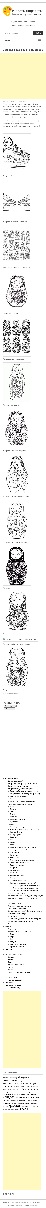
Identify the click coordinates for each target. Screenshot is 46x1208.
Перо (12, 937)
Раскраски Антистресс (14, 778)
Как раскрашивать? (15, 781)
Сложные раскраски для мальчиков (26, 886)
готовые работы (20, 1089)
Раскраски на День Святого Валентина (25, 829)
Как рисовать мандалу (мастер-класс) (25, 794)
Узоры (12, 845)
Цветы (12, 840)
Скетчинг (8, 949)
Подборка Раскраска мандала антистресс (26, 791)
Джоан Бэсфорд (10, 1078)
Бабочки (13, 817)
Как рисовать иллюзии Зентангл (20, 921)
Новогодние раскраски (19, 827)
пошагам (6, 1103)
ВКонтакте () (10, 706)
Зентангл (8, 901)
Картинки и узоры (14, 903)
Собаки (13, 809)
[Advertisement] (23, 76)
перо (28, 1100)
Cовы (12, 934)
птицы (27, 1103)
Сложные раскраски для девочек (25, 888)
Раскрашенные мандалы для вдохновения (26, 799)
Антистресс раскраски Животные (20, 804)
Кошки (12, 806)
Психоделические (17, 865)
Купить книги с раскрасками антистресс (23, 891)
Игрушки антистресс (13, 985)
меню (7, 40)
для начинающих (12, 1092)
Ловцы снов (14, 857)
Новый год (8, 1086)
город (9, 1089)
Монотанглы (12, 916)
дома (31, 1092)
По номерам (15, 870)
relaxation (14, 694)
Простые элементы (17, 947)
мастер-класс (32, 1097)
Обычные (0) (9, 709)
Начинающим (30, 1083)
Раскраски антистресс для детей (23, 883)
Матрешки (14, 868)
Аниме (10, 959)
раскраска (34, 1103)
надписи (13, 1100)
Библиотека (9, 982)
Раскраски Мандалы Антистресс (20, 789)
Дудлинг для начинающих (18, 929)
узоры (17, 1109)
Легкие (10, 962)
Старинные (14, 852)
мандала (9, 1097)
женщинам (37, 1092)
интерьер (15, 1094)
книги (33, 1094)
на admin (5, 101)
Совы (12, 812)
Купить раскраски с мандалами (22, 801)
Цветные (13, 873)
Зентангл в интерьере (16, 924)
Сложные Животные (18, 819)
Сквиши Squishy (14, 988)
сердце (5, 1109)
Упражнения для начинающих (19, 906)
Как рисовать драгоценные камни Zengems (24, 919)
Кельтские (14, 855)
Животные (10, 1080)
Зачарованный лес (24, 1081)
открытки (21, 1100)
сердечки (35, 1106)
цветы (24, 1108)
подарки (34, 1100)
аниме (5, 1089)
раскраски (11, 1105)
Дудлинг (8, 926)
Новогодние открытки (16, 975)
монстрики (6, 1100)
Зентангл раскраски (18, 880)
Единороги (14, 822)
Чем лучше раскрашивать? (18, 786)
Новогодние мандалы (18, 796)
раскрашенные (26, 1106)
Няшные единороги (15, 980)
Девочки (11, 970)
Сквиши (11, 957)
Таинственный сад (32, 1086)
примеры (21, 1103)
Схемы (22, 1086)
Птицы (12, 814)
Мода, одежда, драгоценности (22, 860)
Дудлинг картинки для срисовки (20, 931)
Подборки (11, 824)
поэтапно (14, 1103)
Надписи (13, 842)
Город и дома (15, 835)
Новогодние (12, 977)
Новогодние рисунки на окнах (19, 972)
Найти (38, 33)
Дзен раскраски (16, 878)
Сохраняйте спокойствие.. (20, 863)
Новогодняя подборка (18, 944)
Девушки (13, 837)
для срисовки (24, 1092)
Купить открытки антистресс (19, 893)
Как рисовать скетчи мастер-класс (21, 952)
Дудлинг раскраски (17, 875)
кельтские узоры (24, 1094)
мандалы (20, 1097)
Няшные (11, 967)
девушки (31, 1089)
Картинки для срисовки (14, 954)
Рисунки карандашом (16, 965)
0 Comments (22, 101)
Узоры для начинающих (17, 908)
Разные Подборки (17, 832)
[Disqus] (23, 744)
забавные (7, 1094)
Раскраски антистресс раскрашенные (22, 784)
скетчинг (11, 1109)
